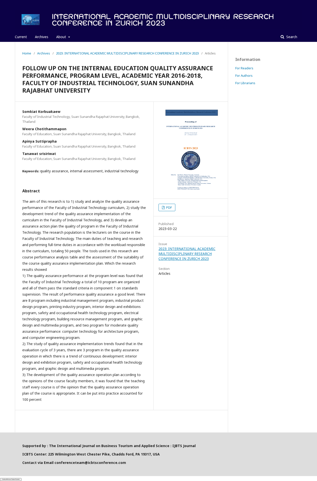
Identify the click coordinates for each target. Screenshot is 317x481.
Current (21, 36)
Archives (41, 36)
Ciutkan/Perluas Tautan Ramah (11, 479)
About (61, 36)
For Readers (244, 68)
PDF (168, 207)
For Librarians (245, 83)
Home (26, 53)
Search (291, 36)
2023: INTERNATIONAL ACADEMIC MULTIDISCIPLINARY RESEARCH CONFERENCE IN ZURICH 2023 (127, 53)
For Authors (244, 75)
